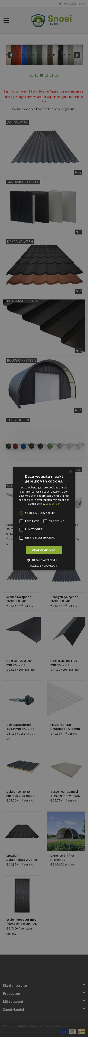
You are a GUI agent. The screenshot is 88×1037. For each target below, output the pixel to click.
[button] (44, 560)
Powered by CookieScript (44, 565)
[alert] (44, 518)
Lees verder (53, 504)
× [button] (70, 471)
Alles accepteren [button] (43, 550)
